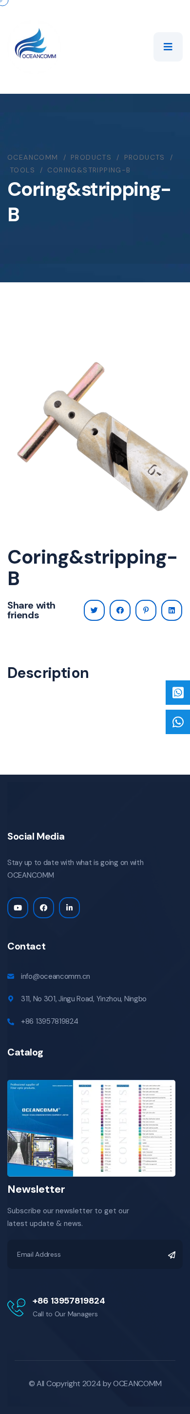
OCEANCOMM (137, 1383)
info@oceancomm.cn (55, 976)
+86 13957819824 (49, 1021)
